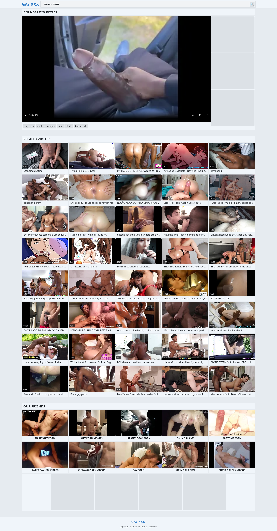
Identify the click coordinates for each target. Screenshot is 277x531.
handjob (50, 126)
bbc (60, 126)
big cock (29, 126)
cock (39, 126)
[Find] (252, 4)
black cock (81, 126)
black (69, 126)
